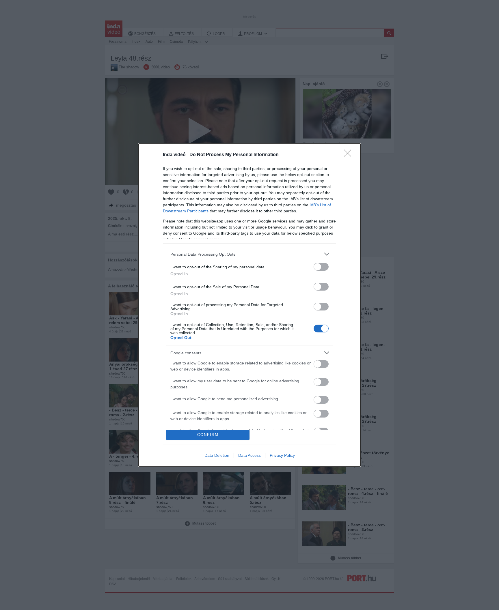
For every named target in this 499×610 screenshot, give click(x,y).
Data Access (249, 455)
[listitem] (249, 254)
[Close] (349, 154)
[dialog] (249, 305)
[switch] (321, 267)
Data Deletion (216, 455)
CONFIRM (208, 435)
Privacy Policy (282, 455)
